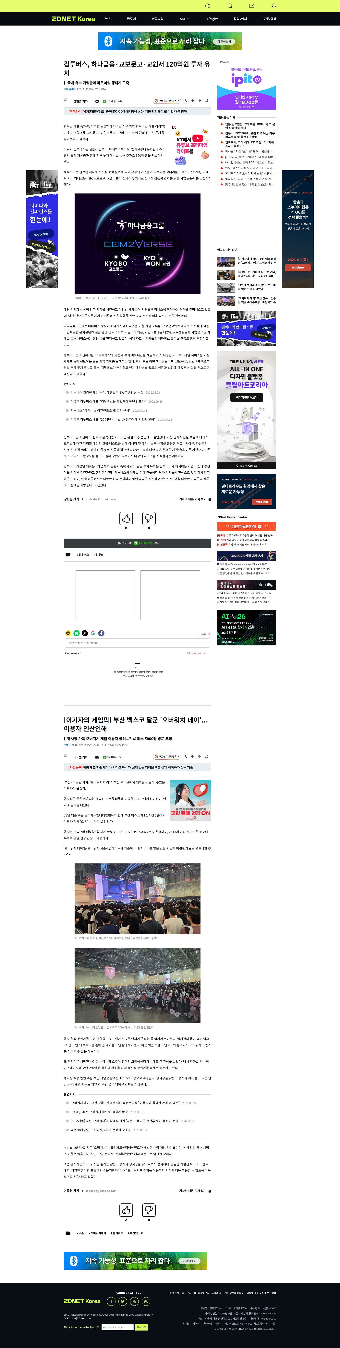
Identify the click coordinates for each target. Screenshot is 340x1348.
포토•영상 (269, 18)
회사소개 (174, 1293)
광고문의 (186, 1293)
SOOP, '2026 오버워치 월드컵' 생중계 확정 (99, 1111)
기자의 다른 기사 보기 (193, 499)
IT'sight (212, 18)
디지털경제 (70, 89)
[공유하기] (185, 101)
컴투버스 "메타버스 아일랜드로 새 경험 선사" (100, 410)
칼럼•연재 (240, 18)
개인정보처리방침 (234, 1293)
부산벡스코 (136, 1233)
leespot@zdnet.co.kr (101, 1191)
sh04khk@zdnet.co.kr (101, 499)
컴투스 (99, 554)
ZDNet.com (84, 1318)
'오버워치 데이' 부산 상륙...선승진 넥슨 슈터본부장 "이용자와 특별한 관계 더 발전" (125, 1102)
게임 (66, 745)
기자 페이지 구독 (114, 101)
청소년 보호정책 (267, 1293)
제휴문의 (217, 1293)
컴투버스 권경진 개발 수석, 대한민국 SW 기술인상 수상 (106, 392)
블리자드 (118, 1233)
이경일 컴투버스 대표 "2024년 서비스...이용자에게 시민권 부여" (113, 419)
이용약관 (251, 1293)
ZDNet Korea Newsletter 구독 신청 (81, 1327)
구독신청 (141, 1327)
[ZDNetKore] (78, 10)
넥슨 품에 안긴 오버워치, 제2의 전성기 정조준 (100, 1129)
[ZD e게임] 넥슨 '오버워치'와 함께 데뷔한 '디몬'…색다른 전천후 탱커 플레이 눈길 (124, 1120)
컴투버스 (84, 554)
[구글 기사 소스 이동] (167, 101)
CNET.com (70, 1318)
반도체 (131, 18)
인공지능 (158, 18)
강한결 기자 (81, 101)
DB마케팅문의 (201, 1293)
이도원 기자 (81, 757)
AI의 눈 (184, 18)
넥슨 (81, 1233)
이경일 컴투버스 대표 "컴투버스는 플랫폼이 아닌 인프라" (108, 401)
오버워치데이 (98, 1233)
